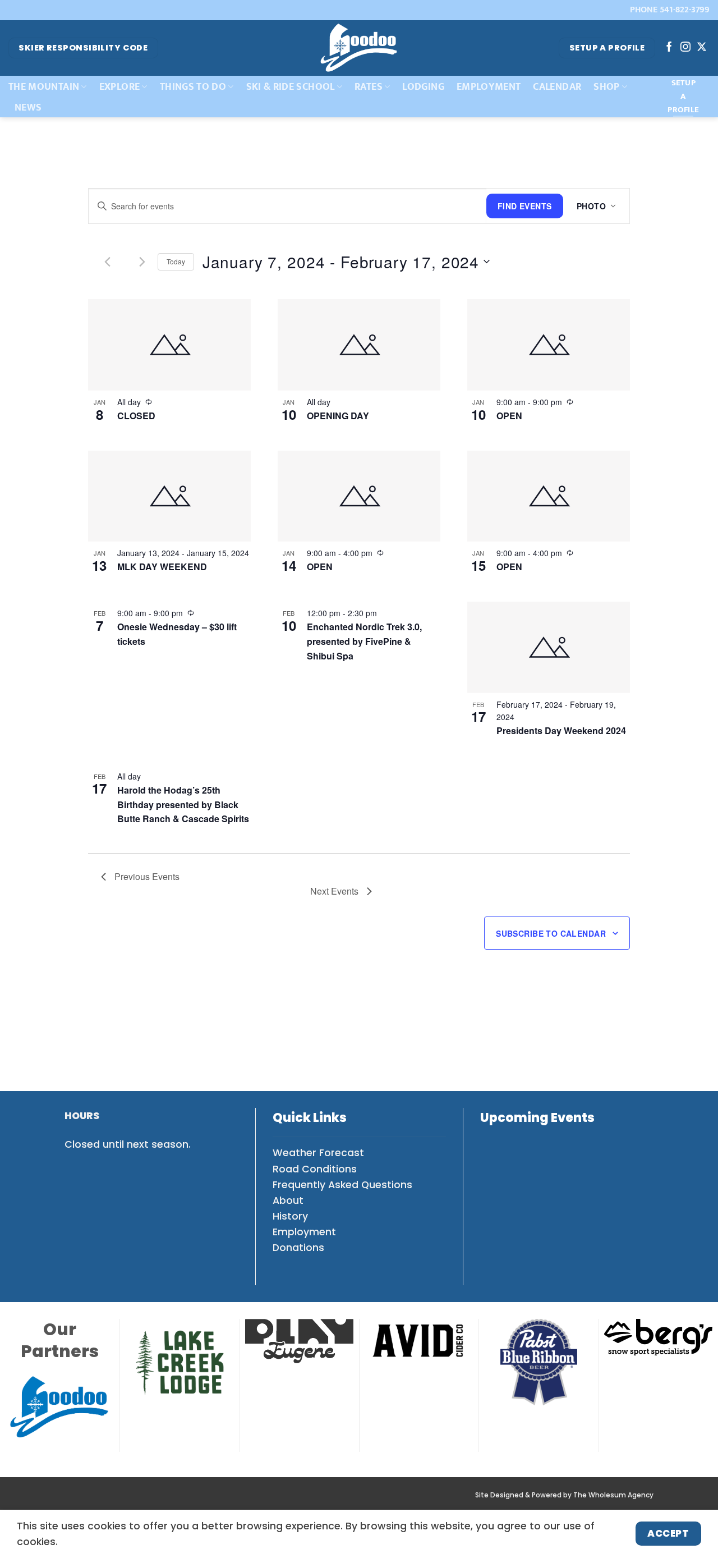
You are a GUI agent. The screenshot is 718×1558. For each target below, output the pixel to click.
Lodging (423, 87)
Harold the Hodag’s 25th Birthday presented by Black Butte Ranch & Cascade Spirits (183, 804)
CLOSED (136, 415)
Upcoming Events (537, 1117)
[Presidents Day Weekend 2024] (548, 647)
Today (176, 261)
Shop (606, 87)
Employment (489, 87)
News (28, 107)
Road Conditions (315, 1169)
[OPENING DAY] (359, 345)
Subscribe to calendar (551, 933)
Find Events (525, 206)
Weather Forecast (318, 1153)
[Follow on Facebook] (669, 47)
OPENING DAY (338, 415)
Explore (119, 87)
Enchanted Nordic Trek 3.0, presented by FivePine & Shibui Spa (364, 641)
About (288, 1200)
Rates (369, 87)
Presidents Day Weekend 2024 (561, 730)
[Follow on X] (702, 47)
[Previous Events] (107, 261)
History (290, 1216)
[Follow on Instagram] (685, 47)
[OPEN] (548, 345)
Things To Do (193, 87)
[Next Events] (142, 261)
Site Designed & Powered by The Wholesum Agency (564, 1495)
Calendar (557, 87)
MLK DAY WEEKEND (162, 566)
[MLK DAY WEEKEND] (169, 496)
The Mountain (43, 87)
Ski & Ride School (290, 87)
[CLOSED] (169, 345)
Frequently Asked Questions (342, 1185)
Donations (298, 1247)
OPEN (509, 415)
